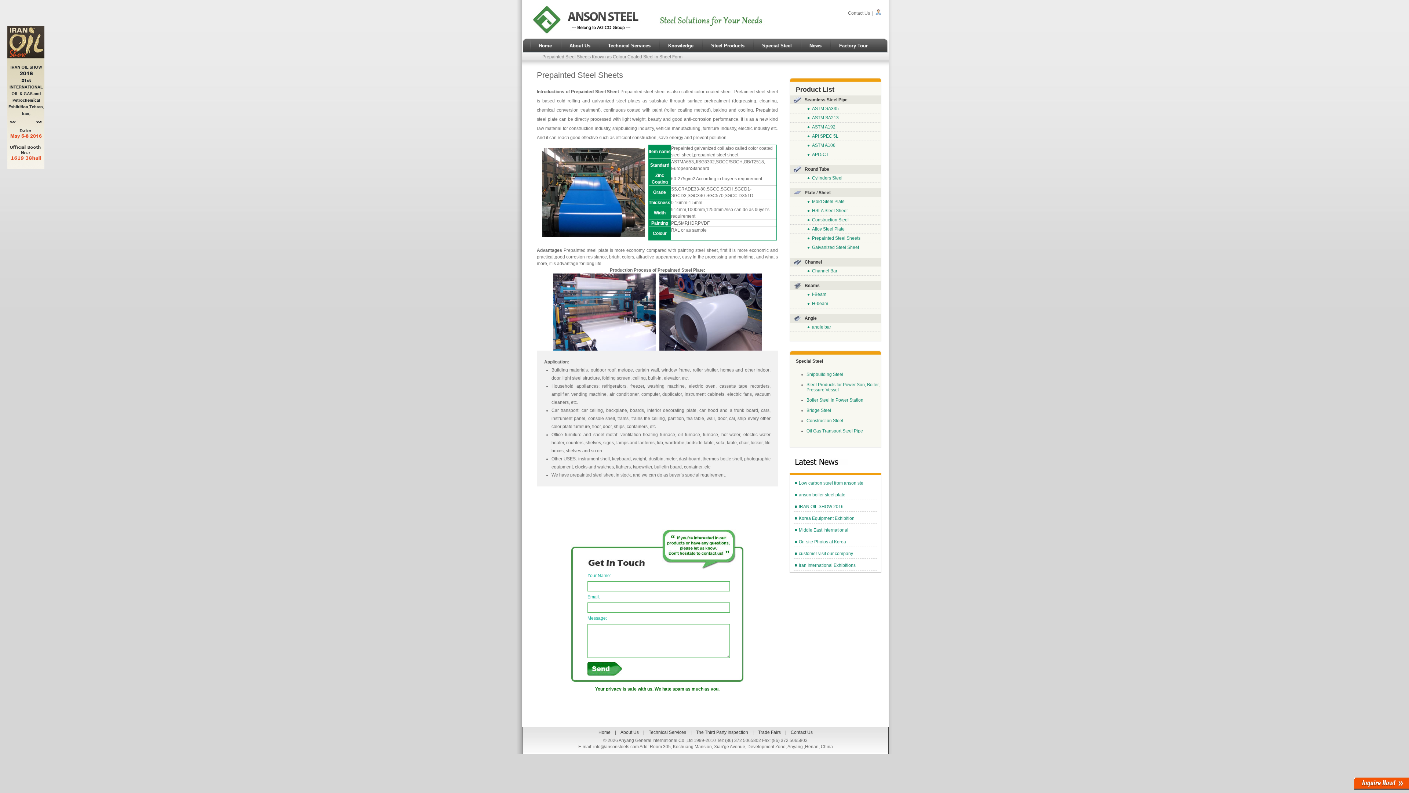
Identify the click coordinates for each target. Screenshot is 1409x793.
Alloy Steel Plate (828, 229)
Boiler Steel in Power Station (835, 400)
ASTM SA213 (825, 117)
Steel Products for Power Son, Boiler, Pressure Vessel (843, 387)
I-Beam (819, 294)
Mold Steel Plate (828, 201)
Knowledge (680, 45)
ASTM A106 (823, 145)
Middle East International (823, 530)
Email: (593, 597)
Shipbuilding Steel (825, 374)
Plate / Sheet (818, 192)
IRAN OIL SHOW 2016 (821, 506)
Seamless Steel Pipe (826, 99)
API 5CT (820, 154)
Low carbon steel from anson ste (831, 483)
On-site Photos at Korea (822, 541)
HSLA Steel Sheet (830, 210)
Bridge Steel (819, 410)
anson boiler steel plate (822, 494)
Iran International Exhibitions (827, 565)
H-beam (820, 303)
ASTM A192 (823, 127)
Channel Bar (824, 271)
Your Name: (599, 575)
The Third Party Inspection (722, 732)
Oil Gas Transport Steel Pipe (835, 431)
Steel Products (727, 45)
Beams (812, 285)
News (815, 45)
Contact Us (859, 13)
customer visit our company (826, 553)
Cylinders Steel (827, 178)
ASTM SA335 (825, 108)
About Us (579, 45)
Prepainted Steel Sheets (836, 238)
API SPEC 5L (825, 136)
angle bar (821, 327)
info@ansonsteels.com (616, 746)
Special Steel (777, 45)
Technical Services (629, 45)
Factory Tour (853, 45)
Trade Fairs (769, 732)
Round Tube (817, 169)
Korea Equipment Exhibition (827, 518)
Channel (813, 262)
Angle (811, 318)
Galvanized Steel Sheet (835, 247)
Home (545, 45)
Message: (597, 618)
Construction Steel (830, 219)
